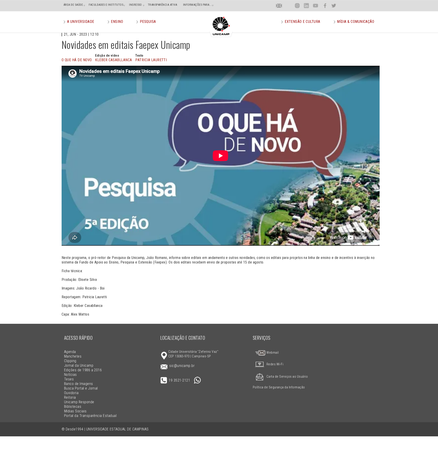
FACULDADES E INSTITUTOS (106, 4)
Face (325, 5)
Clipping (70, 361)
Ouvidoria (71, 393)
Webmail (272, 353)
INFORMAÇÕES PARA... (197, 4)
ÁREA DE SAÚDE (73, 4)
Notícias (70, 374)
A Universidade (80, 21)
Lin (306, 5)
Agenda (70, 352)
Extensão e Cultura (302, 21)
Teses (69, 379)
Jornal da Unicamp (78, 365)
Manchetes (72, 356)
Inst (297, 5)
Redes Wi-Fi (274, 364)
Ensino (117, 21)
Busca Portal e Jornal (81, 388)
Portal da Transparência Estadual (90, 416)
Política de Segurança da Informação (279, 387)
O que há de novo (77, 60)
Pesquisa (148, 21)
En (279, 5)
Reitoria (70, 397)
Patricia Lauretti (151, 60)
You (315, 5)
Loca (288, 5)
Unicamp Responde (79, 402)
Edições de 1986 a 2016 (83, 370)
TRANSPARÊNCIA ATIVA (162, 4)
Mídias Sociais (75, 411)
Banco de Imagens (78, 384)
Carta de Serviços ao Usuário (287, 377)
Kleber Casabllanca (113, 60)
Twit (333, 5)
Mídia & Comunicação (355, 21)
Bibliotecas (72, 406)
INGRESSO (135, 4)
